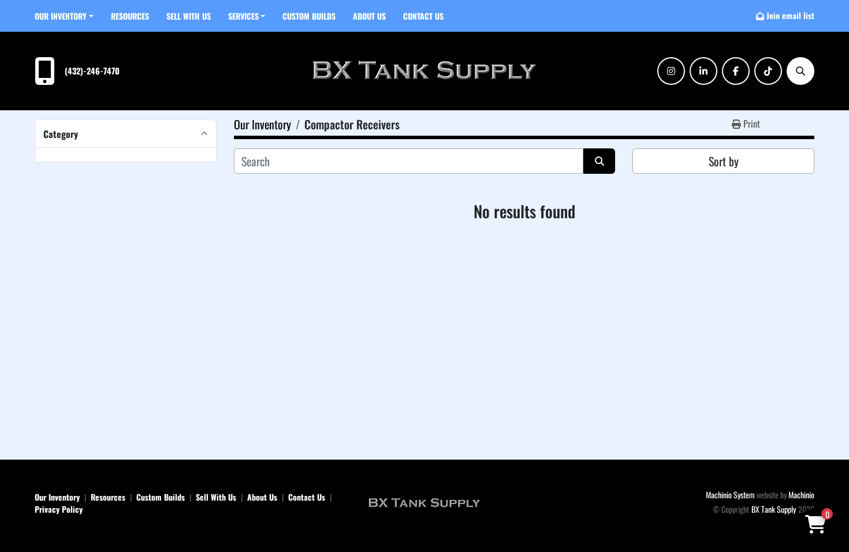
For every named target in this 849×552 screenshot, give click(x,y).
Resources (130, 16)
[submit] (599, 161)
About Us (369, 16)
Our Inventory (61, 16)
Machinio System (730, 494)
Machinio (801, 494)
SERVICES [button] (243, 16)
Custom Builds (309, 16)
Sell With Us (188, 16)
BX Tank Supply (773, 509)
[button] (64, 16)
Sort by (724, 161)
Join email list (790, 15)
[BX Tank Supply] (424, 502)
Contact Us (423, 16)
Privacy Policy (59, 509)
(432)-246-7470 (92, 71)
